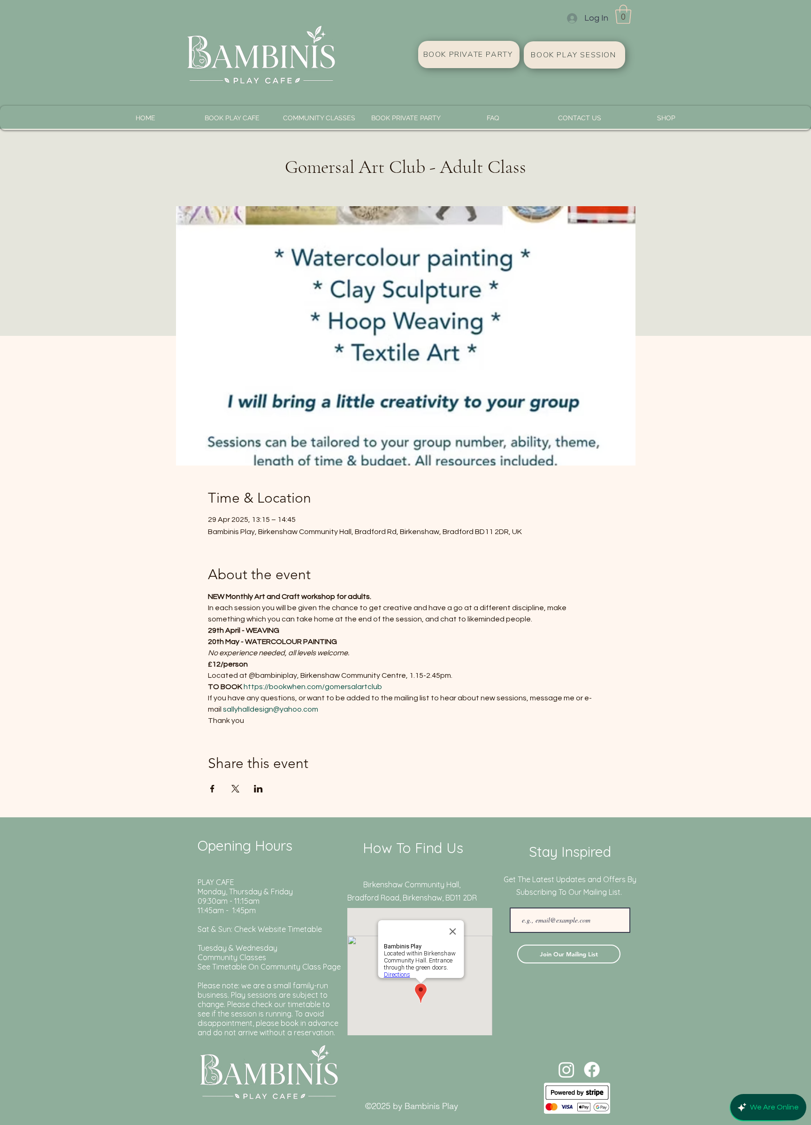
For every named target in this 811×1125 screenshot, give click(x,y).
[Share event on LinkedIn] (258, 788)
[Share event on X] (235, 788)
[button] (623, 14)
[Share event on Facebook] (212, 788)
